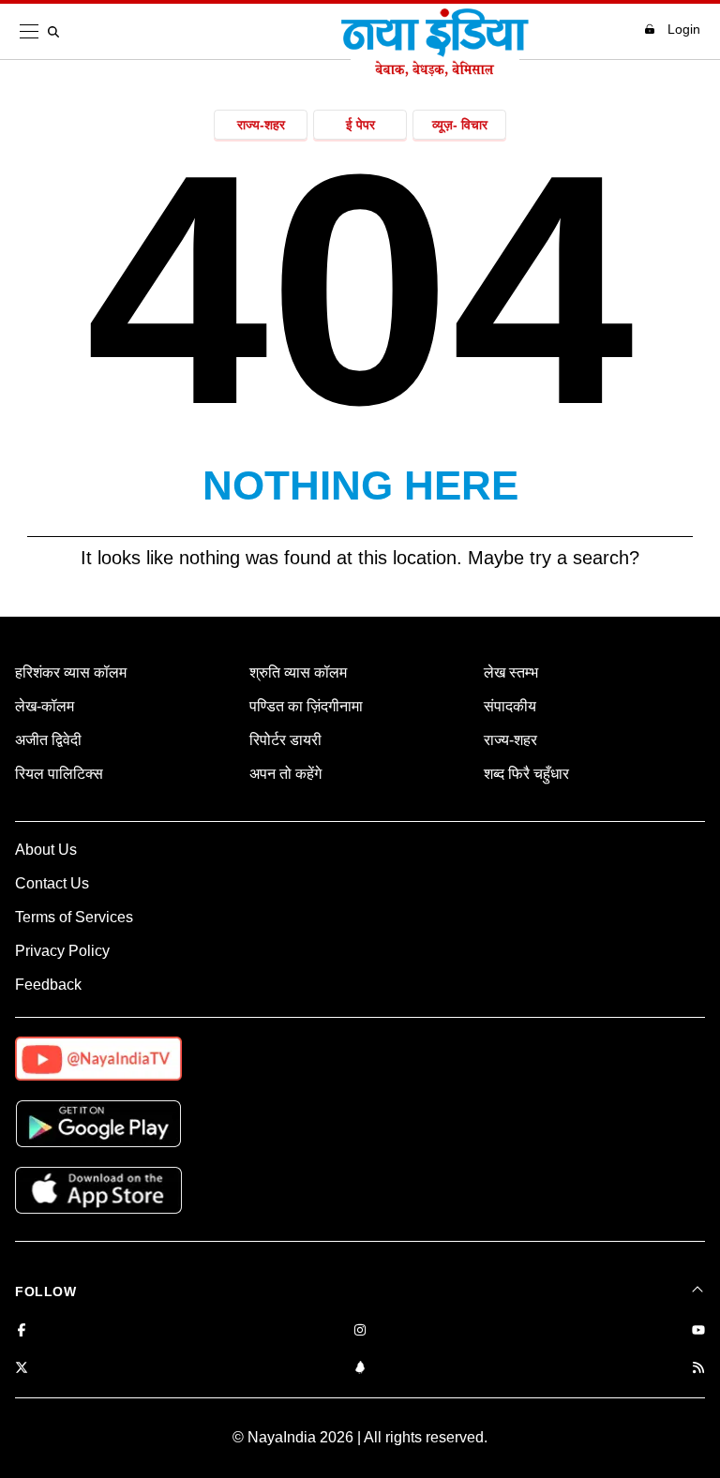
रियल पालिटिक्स (59, 774)
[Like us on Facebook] (21, 1331)
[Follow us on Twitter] (21, 1369)
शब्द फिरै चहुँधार (526, 774)
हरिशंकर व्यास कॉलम (71, 672)
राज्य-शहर (261, 124)
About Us (46, 850)
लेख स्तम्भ (511, 672)
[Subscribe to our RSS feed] (698, 1369)
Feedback (48, 985)
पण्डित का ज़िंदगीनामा (306, 706)
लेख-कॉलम (44, 706)
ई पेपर (360, 124)
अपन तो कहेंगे (285, 774)
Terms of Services (74, 917)
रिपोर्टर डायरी (285, 740)
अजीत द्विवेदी (48, 740)
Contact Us (52, 883)
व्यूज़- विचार (460, 124)
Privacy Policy (62, 951)
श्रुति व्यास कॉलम (298, 672)
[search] (57, 31)
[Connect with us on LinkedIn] (360, 1369)
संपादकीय (510, 706)
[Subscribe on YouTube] (698, 1331)
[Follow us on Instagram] (360, 1331)
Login (684, 29)
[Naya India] (435, 71)
